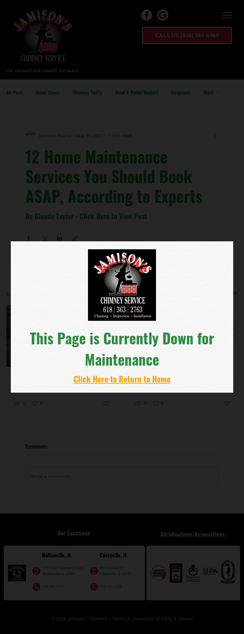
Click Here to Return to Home (122, 379)
